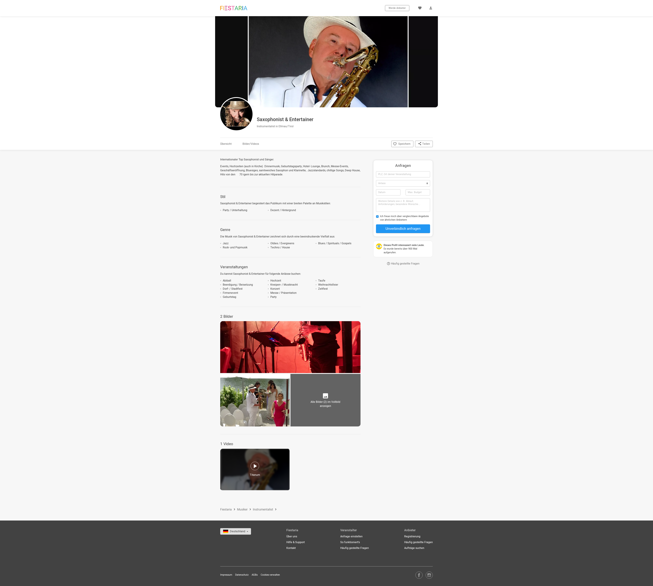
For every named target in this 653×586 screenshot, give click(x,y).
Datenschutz (242, 575)
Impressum (226, 575)
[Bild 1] (290, 347)
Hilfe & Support (295, 542)
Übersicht (226, 144)
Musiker (242, 509)
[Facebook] (419, 575)
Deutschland (238, 531)
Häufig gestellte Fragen (405, 264)
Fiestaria (226, 509)
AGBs (255, 575)
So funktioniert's (350, 542)
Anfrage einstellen (351, 536)
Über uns (291, 536)
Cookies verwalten (270, 575)
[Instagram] (429, 575)
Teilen (426, 144)
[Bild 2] (255, 400)
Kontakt (291, 548)
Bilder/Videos (250, 144)
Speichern (404, 144)
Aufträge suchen (414, 548)
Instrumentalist (263, 509)
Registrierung (412, 536)
